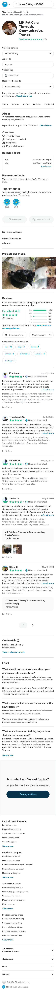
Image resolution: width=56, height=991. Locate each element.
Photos (26, 104)
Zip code (6, 59)
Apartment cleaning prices (13, 833)
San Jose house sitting (12, 923)
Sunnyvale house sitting (12, 927)
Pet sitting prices (9, 825)
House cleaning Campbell (13, 869)
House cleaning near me (12, 888)
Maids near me (8, 904)
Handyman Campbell (11, 856)
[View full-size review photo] (6, 549)
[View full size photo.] (18, 273)
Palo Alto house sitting (12, 936)
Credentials (49, 104)
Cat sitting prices (9, 842)
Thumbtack (7, 12)
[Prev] (23, 625)
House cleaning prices (11, 829)
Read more (46, 166)
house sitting (20, 12)
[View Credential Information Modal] (17, 640)
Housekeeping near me (12, 896)
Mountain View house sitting (14, 931)
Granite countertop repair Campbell (17, 865)
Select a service (10, 48)
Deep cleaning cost (10, 838)
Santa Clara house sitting (13, 919)
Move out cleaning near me (13, 900)
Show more (7, 846)
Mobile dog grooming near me (15, 892)
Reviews (37, 104)
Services (15, 104)
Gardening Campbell (11, 861)
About (5, 104)
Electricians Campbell (11, 873)
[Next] (33, 625)
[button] (9, 28)
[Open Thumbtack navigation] (6, 4)
